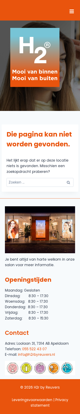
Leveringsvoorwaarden (32, 399)
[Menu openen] (71, 11)
